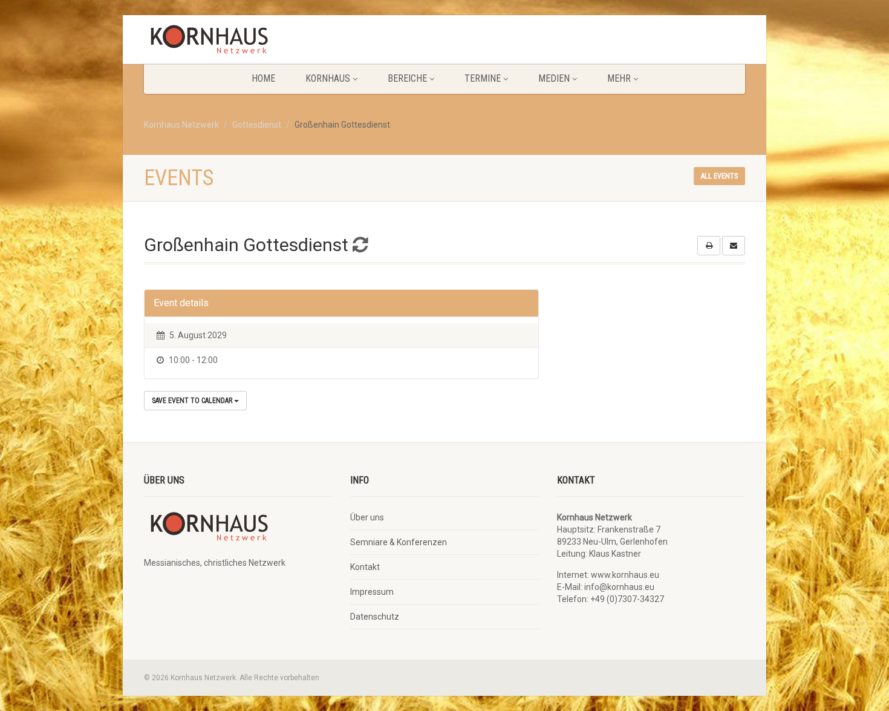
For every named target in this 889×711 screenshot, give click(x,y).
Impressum (372, 592)
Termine (482, 78)
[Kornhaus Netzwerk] (238, 42)
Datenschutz (374, 616)
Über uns (367, 517)
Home (263, 78)
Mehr (619, 78)
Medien (554, 78)
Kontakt (365, 567)
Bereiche (407, 78)
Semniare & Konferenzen (398, 542)
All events (719, 176)
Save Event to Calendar (193, 400)
